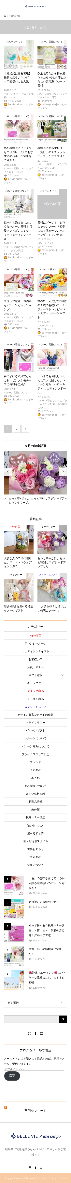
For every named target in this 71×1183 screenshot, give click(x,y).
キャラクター (35, 683)
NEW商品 (35, 635)
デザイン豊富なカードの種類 (35, 714)
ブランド (35, 762)
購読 (12, 1075)
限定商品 (35, 857)
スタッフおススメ (35, 707)
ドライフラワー (35, 722)
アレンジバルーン (35, 643)
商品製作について (35, 786)
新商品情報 (35, 801)
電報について (35, 865)
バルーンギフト (35, 730)
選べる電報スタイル (35, 841)
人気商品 (35, 770)
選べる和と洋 (35, 833)
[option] (35, 478)
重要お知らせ (35, 849)
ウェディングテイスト (35, 651)
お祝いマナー (35, 667)
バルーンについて (35, 738)
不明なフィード (35, 1110)
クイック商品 (35, 691)
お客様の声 (35, 659)
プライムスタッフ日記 (35, 754)
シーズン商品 (35, 699)
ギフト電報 (35, 675)
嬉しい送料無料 (35, 794)
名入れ (35, 778)
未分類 (35, 809)
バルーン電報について (35, 746)
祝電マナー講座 (35, 817)
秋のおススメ (35, 825)
